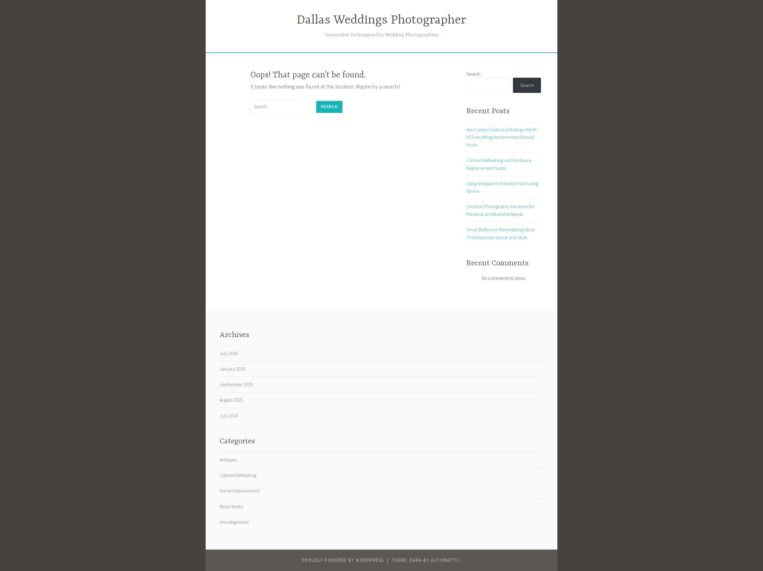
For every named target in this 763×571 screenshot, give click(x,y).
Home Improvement (239, 491)
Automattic (445, 560)
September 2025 (236, 384)
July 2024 (229, 416)
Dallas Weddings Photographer (381, 20)
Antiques (228, 460)
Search (473, 74)
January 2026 (233, 369)
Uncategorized (234, 522)
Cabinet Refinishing (238, 475)
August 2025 (231, 400)
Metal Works (231, 506)
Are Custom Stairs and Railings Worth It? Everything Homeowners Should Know (501, 137)
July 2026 (229, 353)
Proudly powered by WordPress (343, 560)
